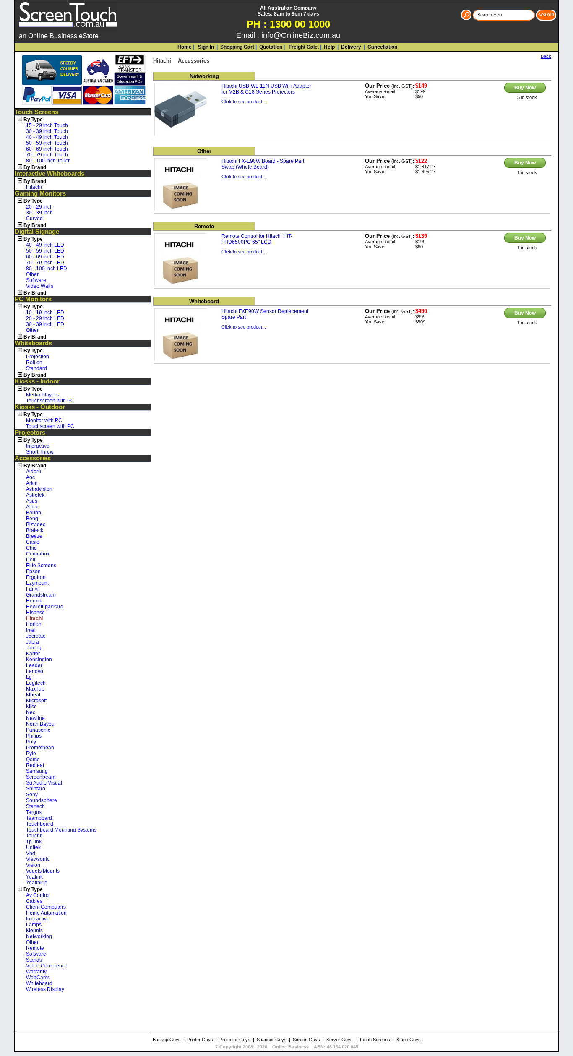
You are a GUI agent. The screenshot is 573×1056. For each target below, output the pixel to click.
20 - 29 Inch (39, 207)
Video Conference (47, 966)
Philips (34, 736)
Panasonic (38, 730)
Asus (31, 501)
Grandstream (41, 595)
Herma (34, 601)
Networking (39, 936)
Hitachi (34, 187)
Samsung (37, 771)
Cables (34, 901)
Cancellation (381, 47)
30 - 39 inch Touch (47, 131)
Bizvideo (36, 524)
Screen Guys (307, 1039)
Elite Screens (41, 565)
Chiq (31, 548)
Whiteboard (39, 983)
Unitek (33, 847)
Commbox (37, 554)
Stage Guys (408, 1039)
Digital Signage (37, 231)
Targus (34, 812)
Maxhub (35, 689)
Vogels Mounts (43, 871)
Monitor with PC (44, 420)
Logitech (36, 683)
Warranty (36, 972)
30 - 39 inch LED (45, 324)
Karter (33, 654)
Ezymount (37, 583)
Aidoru (33, 472)
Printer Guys (200, 1039)
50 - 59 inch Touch (47, 143)
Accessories (33, 458)
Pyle (31, 753)
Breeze (34, 536)
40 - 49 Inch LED (45, 245)
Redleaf (35, 765)
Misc (31, 706)
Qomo (33, 759)
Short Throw (40, 452)
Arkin (32, 483)
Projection (37, 357)
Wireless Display (45, 989)
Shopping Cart (237, 47)
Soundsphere (41, 800)
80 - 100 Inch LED (46, 268)
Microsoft (36, 701)
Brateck (34, 530)
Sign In (205, 47)
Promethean (40, 748)
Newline (35, 718)
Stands (34, 960)
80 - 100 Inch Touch (48, 161)
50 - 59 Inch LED (45, 251)
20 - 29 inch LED (45, 318)
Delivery (350, 47)
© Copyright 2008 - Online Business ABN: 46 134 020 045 (286, 1046)
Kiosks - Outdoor (40, 407)
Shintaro (35, 789)
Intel (31, 630)
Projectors (30, 432)
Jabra (32, 642)
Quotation (270, 47)
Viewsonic (37, 859)
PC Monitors (33, 299)
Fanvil (33, 589)
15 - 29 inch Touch (47, 125)
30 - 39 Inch (39, 213)
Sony (32, 795)
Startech (35, 806)
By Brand (34, 167)
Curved (34, 219)
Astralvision (39, 489)
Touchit (34, 836)
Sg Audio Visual (44, 783)
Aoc (30, 477)
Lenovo (34, 671)
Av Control (38, 895)
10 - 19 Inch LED (45, 312)
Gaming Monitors (40, 193)
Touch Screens (36, 112)
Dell (30, 560)
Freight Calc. (303, 47)
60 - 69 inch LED (45, 257)
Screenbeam (40, 777)
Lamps (34, 925)
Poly (31, 742)
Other (32, 274)
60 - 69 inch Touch (47, 149)
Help (329, 47)
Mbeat (33, 695)
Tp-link (34, 842)
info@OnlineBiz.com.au (300, 35)
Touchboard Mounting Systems (61, 830)
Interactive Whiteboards (49, 173)
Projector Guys (235, 1039)
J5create (36, 636)
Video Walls (39, 286)
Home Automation (46, 913)
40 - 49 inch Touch (47, 137)
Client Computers (46, 907)
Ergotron (36, 577)
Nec (30, 712)
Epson (33, 571)
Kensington (39, 659)
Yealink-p (36, 883)
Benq (32, 518)
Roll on (34, 362)
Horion (34, 624)
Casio (32, 542)
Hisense (35, 612)
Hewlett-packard (44, 607)
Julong (34, 648)
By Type (33, 120)
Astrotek (35, 495)
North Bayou (40, 724)
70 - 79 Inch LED (45, 263)
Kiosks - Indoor (37, 381)
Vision (33, 865)
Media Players (42, 395)
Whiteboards (33, 343)
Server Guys (340, 1039)
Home (184, 47)
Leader (34, 665)
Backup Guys (167, 1039)
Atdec (32, 507)
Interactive (37, 446)
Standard (36, 368)
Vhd (30, 853)
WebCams (38, 977)
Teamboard (39, 818)
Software (36, 280)
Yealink (34, 877)
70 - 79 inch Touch (47, 155)
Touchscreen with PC (50, 401)
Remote (35, 948)
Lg (29, 677)
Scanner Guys (272, 1039)
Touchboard (39, 824)
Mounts (34, 930)
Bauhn (33, 513)
